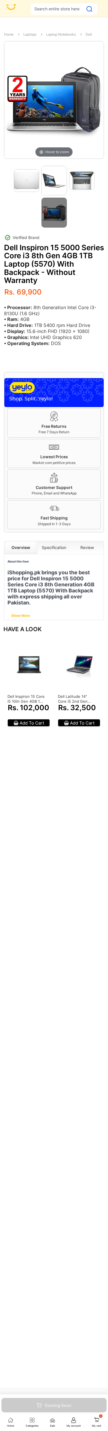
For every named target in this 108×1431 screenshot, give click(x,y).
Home (9, 34)
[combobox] (57, 9)
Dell (89, 34)
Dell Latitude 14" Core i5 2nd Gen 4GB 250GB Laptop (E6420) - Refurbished (75, 699)
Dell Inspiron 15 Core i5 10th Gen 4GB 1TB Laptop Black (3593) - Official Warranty (26, 699)
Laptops (29, 34)
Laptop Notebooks (61, 34)
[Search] (89, 9)
